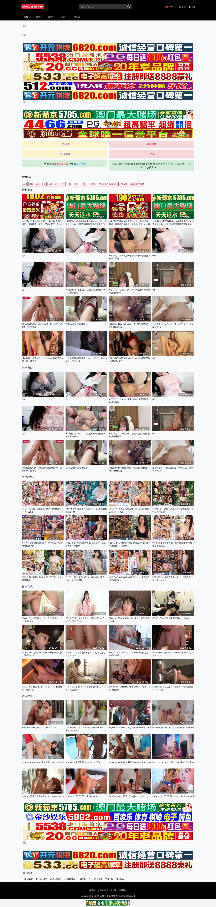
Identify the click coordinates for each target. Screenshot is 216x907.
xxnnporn (28, 879)
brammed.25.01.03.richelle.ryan (81, 796)
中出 (88, 184)
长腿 (82, 184)
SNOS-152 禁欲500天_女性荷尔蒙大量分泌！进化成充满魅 (85, 578)
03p (154, 255)
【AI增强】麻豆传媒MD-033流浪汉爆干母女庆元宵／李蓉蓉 (42, 359)
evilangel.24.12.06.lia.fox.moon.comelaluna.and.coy (43, 796)
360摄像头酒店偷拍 (108, 184)
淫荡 (75, 184)
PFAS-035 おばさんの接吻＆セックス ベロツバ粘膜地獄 (86, 688)
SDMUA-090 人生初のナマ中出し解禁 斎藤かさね (129, 619)
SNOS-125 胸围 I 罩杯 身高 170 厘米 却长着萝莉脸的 (42, 578)
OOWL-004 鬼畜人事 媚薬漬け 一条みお (171, 618)
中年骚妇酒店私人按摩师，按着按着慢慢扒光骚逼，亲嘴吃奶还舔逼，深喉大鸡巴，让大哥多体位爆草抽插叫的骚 (42, 222)
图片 (50, 16)
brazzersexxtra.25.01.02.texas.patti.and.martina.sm (173, 727)
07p (154, 358)
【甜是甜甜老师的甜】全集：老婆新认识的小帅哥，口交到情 (86, 359)
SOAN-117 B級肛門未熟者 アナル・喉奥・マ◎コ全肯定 (129, 688)
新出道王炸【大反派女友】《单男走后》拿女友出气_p (173, 325)
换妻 (132, 184)
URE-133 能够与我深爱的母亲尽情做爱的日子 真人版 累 (42, 510)
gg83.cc (151, 167)
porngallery (85, 879)
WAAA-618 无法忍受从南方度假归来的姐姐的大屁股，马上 (129, 510)
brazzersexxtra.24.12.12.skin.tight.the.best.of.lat (173, 762)
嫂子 (63, 184)
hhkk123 (109, 879)
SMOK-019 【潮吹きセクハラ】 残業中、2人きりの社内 (42, 619)
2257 (113, 890)
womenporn (55, 879)
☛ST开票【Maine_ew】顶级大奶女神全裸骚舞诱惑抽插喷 (129, 291)
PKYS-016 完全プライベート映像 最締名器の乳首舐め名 (42, 654)
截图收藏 (57, 163)
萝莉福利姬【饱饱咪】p (76, 324)
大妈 (69, 184)
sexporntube (70, 879)
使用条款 (93, 890)
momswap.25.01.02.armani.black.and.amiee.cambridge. (173, 796)
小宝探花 (123, 184)
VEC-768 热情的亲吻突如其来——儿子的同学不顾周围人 (129, 578)
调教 (37, 184)
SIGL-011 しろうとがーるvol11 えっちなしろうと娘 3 (85, 654)
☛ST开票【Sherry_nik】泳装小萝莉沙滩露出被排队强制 (129, 257)
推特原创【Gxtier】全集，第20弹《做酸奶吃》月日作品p (128, 325)
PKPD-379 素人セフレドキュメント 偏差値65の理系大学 (42, 688)
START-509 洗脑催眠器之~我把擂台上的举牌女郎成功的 (42, 544)
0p (23, 255)
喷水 (94, 184)
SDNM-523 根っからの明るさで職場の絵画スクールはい (172, 688)
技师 (56, 184)
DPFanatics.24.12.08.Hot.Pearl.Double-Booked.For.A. (85, 729)
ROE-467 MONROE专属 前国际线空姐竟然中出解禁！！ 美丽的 (129, 544)
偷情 (25, 184)
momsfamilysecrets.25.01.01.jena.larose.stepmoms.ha (43, 762)
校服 (31, 184)
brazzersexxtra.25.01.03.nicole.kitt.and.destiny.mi (130, 762)
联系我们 (123, 890)
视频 (38, 16)
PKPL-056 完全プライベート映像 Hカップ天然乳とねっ (173, 654)
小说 (63, 16)
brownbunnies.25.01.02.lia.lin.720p (39, 727)
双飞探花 (140, 184)
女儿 (44, 184)
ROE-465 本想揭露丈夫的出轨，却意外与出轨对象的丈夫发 (172, 578)
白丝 (50, 184)
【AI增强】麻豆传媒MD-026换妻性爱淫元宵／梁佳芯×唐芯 (129, 359)
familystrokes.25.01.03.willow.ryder (126, 796)
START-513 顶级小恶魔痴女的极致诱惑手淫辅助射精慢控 (172, 510)
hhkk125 (120, 879)
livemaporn (41, 879)
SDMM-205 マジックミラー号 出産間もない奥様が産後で (129, 654)
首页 (26, 16)
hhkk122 (98, 879)
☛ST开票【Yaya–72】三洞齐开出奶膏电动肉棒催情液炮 (85, 291)
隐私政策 (104, 890)
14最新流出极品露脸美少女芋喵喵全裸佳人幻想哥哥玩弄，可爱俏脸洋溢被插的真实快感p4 (86, 222)
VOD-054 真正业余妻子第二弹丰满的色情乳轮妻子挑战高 (172, 544)
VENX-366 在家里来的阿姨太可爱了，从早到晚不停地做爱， (86, 544)
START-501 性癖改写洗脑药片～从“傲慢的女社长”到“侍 (86, 510)
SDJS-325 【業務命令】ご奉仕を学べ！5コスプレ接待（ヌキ (86, 619)
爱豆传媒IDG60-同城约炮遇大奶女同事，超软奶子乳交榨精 (42, 325)
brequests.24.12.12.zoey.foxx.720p (83, 762)
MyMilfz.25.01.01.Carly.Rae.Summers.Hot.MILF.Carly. (130, 727)
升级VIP (77, 16)
